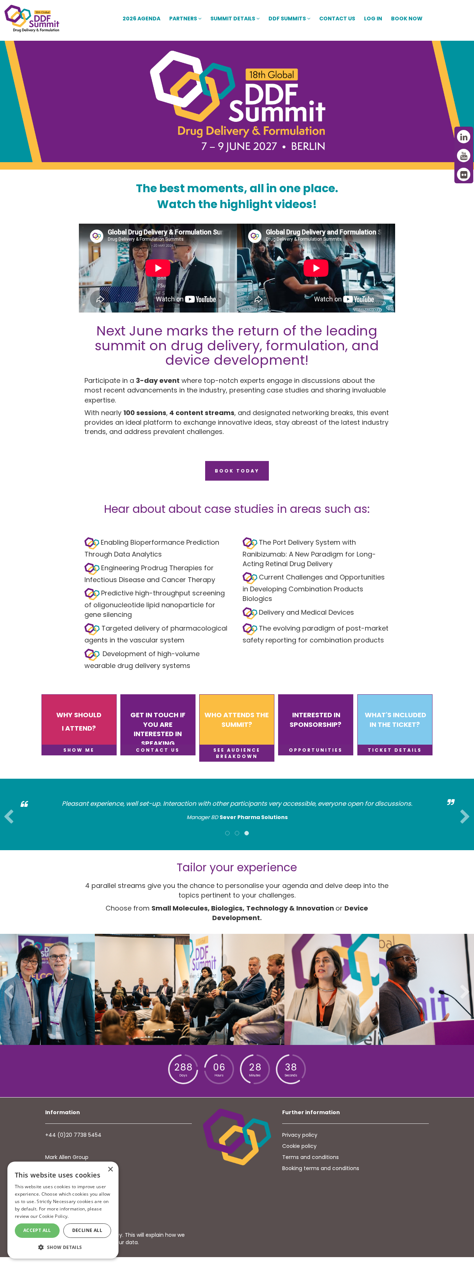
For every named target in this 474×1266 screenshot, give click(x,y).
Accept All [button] (37, 1230)
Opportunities (316, 750)
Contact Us (337, 18)
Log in (373, 18)
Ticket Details (395, 750)
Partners (183, 18)
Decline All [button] (87, 1230)
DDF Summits (287, 18)
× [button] (110, 1169)
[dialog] (62, 1210)
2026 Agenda (141, 18)
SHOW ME (78, 750)
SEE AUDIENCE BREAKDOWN (236, 753)
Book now (407, 18)
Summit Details (233, 18)
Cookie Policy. (54, 1216)
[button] (63, 1247)
